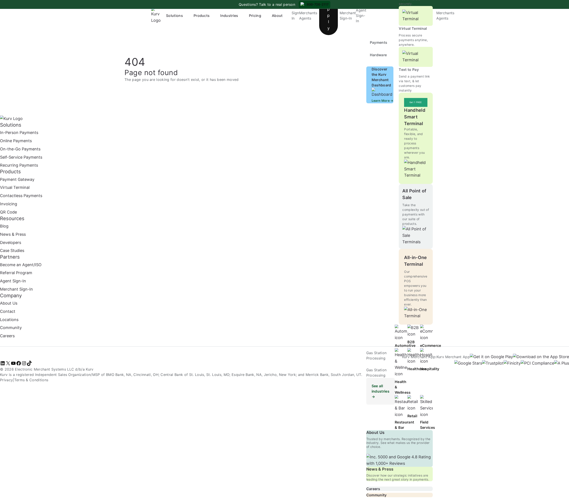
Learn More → (382, 100)
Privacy (6, 380)
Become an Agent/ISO (21, 264)
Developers (10, 242)
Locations (9, 319)
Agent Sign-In (361, 15)
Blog (4, 226)
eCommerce (430, 345)
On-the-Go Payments (20, 149)
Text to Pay (409, 69)
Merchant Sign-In (16, 289)
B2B (411, 342)
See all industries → (380, 391)
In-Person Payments (19, 132)
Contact (7, 311)
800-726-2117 (318, 4)
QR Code (8, 212)
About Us (375, 432)
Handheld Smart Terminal (414, 117)
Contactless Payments (21, 195)
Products (202, 15)
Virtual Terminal (413, 28)
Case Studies (12, 250)
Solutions (174, 15)
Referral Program (16, 272)
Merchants (308, 13)
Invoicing (8, 204)
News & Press (380, 469)
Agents (305, 18)
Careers (373, 489)
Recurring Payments (19, 165)
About (277, 15)
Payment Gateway (17, 179)
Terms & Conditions (31, 380)
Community (376, 495)
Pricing (255, 15)
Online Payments (16, 140)
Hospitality (429, 369)
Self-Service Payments (21, 157)
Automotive (405, 345)
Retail (412, 416)
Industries (229, 15)
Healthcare (417, 369)
